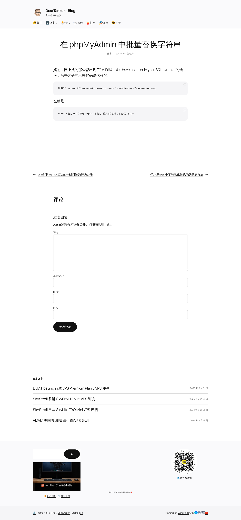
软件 (131, 53)
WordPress (183, 512)
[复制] (184, 85)
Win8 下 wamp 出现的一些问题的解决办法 (65, 174)
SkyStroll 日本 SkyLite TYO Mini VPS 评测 (65, 410)
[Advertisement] (120, 468)
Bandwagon (64, 512)
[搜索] (72, 454)
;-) (81, 512)
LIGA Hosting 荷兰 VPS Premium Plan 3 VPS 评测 (71, 388)
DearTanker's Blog (60, 10)
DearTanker (120, 53)
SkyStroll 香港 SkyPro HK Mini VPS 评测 (64, 399)
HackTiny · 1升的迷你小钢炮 (58, 485)
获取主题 (65, 495)
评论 (56, 232)
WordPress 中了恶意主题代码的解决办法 (176, 174)
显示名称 (58, 275)
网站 (55, 307)
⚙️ (34, 512)
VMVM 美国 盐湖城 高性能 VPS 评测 (61, 421)
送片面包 (51, 495)
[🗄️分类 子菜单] (57, 23)
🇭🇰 (206, 512)
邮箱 (56, 291)
